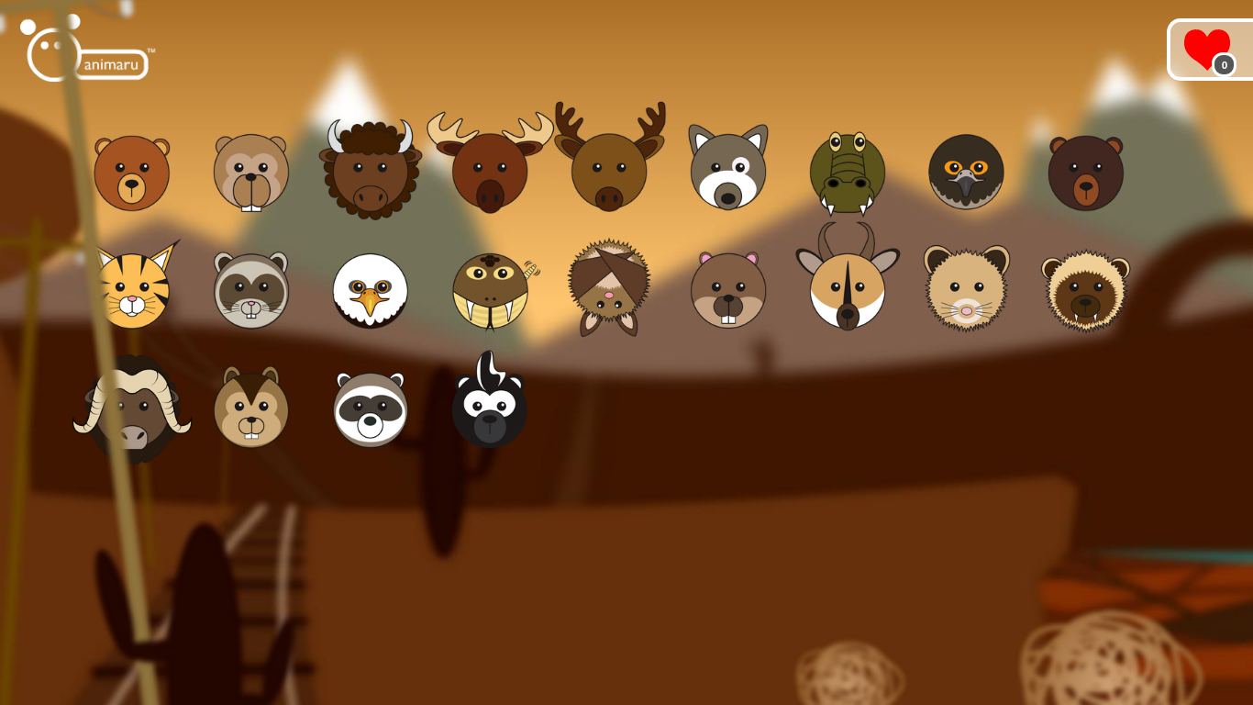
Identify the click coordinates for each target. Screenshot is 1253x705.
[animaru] (89, 48)
